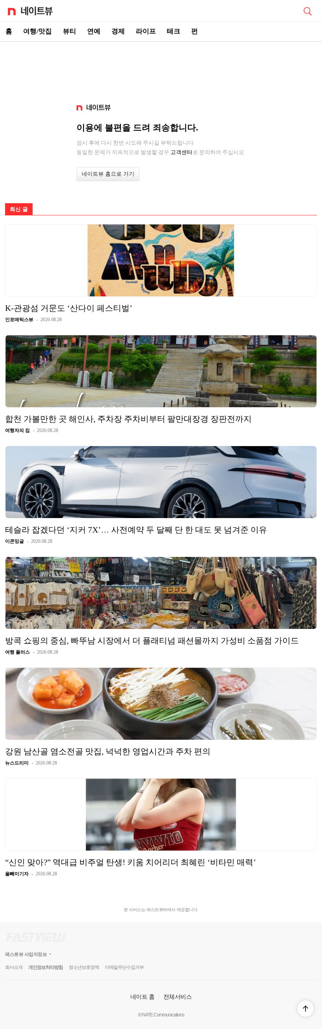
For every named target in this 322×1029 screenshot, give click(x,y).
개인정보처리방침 (45, 967)
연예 (94, 31)
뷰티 (69, 31)
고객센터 (181, 152)
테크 (173, 31)
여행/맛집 (37, 31)
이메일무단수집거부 (124, 967)
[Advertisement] (161, 69)
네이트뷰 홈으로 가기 (108, 174)
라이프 (146, 31)
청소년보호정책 (84, 967)
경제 (118, 31)
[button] (305, 1008)
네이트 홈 (142, 996)
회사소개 (13, 967)
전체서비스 (177, 996)
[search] (307, 10)
